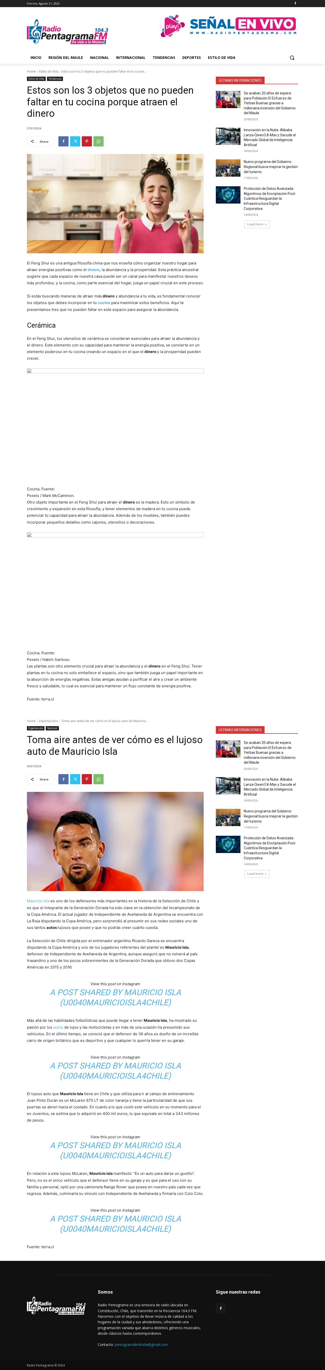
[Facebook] (295, 4)
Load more (255, 224)
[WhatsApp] (98, 141)
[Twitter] (75, 141)
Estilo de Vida (48, 71)
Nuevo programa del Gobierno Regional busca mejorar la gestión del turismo (271, 167)
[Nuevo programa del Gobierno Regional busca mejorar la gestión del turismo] (228, 168)
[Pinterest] (87, 141)
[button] (292, 58)
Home (31, 71)
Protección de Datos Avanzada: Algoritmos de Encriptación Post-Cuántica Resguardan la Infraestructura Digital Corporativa (270, 198)
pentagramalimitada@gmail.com (141, 1344)
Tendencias (54, 78)
